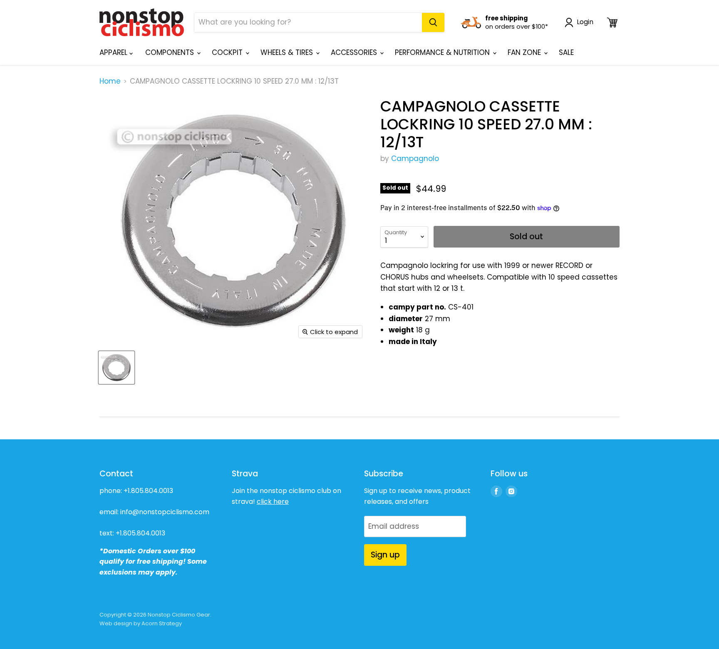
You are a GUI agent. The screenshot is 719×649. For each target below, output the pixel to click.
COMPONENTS (170, 52)
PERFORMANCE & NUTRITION (443, 52)
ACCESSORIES (355, 52)
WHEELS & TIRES (287, 52)
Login (585, 22)
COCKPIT (228, 52)
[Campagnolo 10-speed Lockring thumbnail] (116, 367)
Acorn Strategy (161, 623)
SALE (566, 52)
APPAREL (114, 52)
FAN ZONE (525, 52)
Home (110, 81)
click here (273, 501)
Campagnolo (415, 158)
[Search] (433, 22)
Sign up (385, 554)
